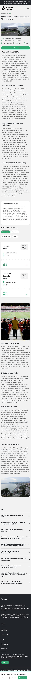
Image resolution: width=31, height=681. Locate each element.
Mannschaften (5, 635)
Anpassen (5, 678)
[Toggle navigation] (28, 8)
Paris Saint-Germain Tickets (21, 352)
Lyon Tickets (19, 354)
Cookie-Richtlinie (21, 674)
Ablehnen (13, 678)
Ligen (2, 639)
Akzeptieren (22, 678)
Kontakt (5, 662)
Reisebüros (4, 644)
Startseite (4, 630)
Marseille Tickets (6, 354)
